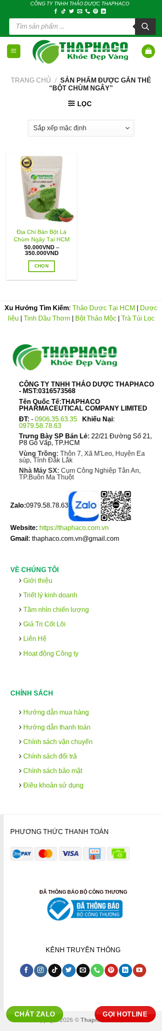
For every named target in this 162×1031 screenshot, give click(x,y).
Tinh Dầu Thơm (47, 318)
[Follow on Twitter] (71, 12)
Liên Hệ (35, 638)
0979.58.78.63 (40, 425)
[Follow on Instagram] (40, 970)
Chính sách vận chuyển (57, 741)
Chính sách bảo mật (52, 770)
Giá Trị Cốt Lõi (44, 623)
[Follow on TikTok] (63, 12)
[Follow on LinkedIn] (103, 12)
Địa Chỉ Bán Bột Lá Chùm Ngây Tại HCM (42, 236)
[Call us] (87, 12)
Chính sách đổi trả (49, 756)
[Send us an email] (79, 12)
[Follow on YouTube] (139, 970)
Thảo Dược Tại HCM (103, 307)
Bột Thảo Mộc (95, 318)
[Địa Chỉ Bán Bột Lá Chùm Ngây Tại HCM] (41, 188)
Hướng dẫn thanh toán (56, 726)
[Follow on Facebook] (55, 12)
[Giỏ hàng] (148, 51)
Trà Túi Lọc (138, 318)
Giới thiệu (37, 580)
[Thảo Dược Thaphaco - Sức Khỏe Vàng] (81, 51)
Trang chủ (31, 80)
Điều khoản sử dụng (52, 785)
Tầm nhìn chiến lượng (56, 609)
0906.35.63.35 (57, 418)
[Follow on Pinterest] (95, 12)
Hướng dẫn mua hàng (55, 712)
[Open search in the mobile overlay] (82, 26)
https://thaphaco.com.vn (74, 527)
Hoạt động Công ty (50, 653)
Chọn (41, 265)
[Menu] (14, 51)
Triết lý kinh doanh (49, 594)
